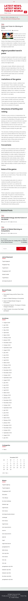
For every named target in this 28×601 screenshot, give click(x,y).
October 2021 (7, 430)
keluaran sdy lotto (6, 569)
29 (7, 469)
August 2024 (7, 350)
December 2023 (8, 370)
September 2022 (8, 407)
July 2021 (6, 437)
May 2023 (6, 387)
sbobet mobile (5, 274)
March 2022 (7, 417)
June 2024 (6, 355)
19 (20, 465)
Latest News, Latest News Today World (13, 8)
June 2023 (6, 385)
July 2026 (6, 325)
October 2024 (7, 345)
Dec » (7, 473)
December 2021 (8, 425)
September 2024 (8, 347)
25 (17, 467)
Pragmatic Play (6, 264)
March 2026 (7, 335)
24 (14, 467)
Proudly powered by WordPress (10, 596)
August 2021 (7, 435)
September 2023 (8, 377)
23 (10, 467)
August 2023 (7, 380)
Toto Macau (5, 497)
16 (10, 465)
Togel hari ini (5, 268)
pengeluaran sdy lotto (7, 579)
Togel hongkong (6, 484)
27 (24, 467)
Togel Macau (5, 277)
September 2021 (8, 432)
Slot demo (4, 494)
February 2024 (7, 365)
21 (4, 467)
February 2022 (7, 420)
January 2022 (7, 422)
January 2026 (7, 340)
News (2, 24)
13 (24, 463)
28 (4, 469)
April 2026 (6, 332)
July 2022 (6, 410)
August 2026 (7, 322)
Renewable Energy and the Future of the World (14, 218)
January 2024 (7, 367)
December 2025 (8, 342)
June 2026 (6, 327)
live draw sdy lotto (6, 576)
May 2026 (6, 330)
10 (14, 463)
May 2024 (6, 357)
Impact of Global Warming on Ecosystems (11, 230)
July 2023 (6, 382)
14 (4, 465)
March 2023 (7, 392)
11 (17, 463)
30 (10, 469)
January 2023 (7, 397)
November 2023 (8, 372)
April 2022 (6, 415)
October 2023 (7, 375)
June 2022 (6, 412)
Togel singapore (6, 261)
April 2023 (6, 390)
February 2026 (7, 337)
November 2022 (8, 402)
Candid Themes (15, 597)
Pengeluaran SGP (6, 271)
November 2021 (8, 427)
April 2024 (6, 360)
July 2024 (6, 352)
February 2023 (7, 395)
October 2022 (7, 405)
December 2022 (8, 400)
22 (7, 467)
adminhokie (15, 30)
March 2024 (7, 362)
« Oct (3, 473)
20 (24, 465)
